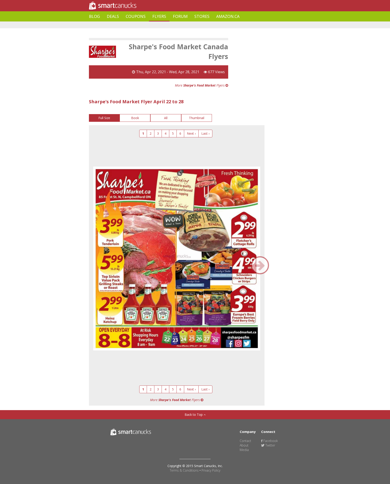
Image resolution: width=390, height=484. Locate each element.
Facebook (270, 441)
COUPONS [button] (136, 16)
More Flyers (200, 85)
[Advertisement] (171, 25)
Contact (245, 441)
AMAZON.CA (227, 16)
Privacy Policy (211, 470)
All (165, 118)
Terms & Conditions (184, 470)
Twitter (270, 445)
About (244, 445)
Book (135, 118)
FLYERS (159, 16)
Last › (205, 133)
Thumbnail (196, 118)
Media (244, 450)
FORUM (180, 16)
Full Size (104, 118)
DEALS (113, 16)
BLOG (94, 16)
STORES (201, 16)
